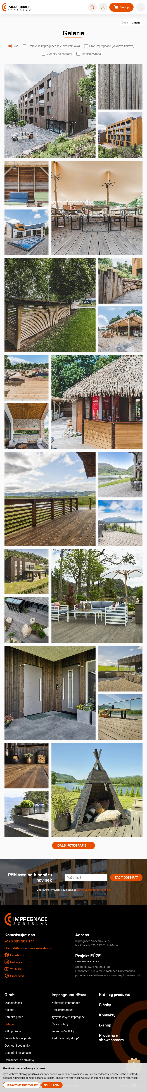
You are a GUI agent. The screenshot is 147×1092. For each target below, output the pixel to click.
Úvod (125, 22)
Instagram (17, 962)
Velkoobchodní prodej (18, 1038)
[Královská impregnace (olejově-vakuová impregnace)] (50, 110)
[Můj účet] (103, 7)
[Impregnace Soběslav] (16, 7)
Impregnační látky (63, 1031)
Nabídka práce (13, 1017)
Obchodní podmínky (17, 1045)
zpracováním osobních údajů (93, 889)
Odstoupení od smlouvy (19, 1059)
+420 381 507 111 (19, 941)
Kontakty (107, 1015)
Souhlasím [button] (52, 1085)
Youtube (16, 969)
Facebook (17, 955)
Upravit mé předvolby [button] (22, 1085)
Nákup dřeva (12, 1031)
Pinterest (17, 976)
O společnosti (13, 1002)
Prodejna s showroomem (111, 1037)
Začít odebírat (126, 877)
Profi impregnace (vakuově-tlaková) (111, 46)
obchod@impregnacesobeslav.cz (28, 948)
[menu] (140, 7)
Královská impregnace (66, 1002)
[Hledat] (92, 7)
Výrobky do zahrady (59, 53)
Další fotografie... (73, 845)
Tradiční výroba (91, 53)
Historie (9, 1009)
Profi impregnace (62, 1009)
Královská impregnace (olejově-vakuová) (54, 46)
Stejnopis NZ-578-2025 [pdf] (93, 966)
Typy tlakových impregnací (68, 1017)
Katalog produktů (114, 994)
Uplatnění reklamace (17, 1052)
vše (16, 46)
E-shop (105, 1025)
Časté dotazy (60, 1024)
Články (105, 1004)
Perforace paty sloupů (65, 1038)
